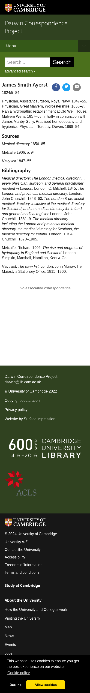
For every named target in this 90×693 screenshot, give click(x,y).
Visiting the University (22, 618)
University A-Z (16, 542)
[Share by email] (77, 87)
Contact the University (23, 550)
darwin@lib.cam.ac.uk (23, 382)
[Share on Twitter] (66, 87)
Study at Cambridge (22, 585)
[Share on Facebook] (56, 87)
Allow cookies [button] (46, 685)
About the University (23, 600)
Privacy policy (16, 410)
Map (8, 627)
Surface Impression (39, 419)
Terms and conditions (22, 572)
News (9, 636)
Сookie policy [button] (18, 673)
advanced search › (20, 71)
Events (10, 645)
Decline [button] (15, 685)
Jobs (8, 653)
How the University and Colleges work (36, 610)
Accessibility (15, 557)
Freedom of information (23, 565)
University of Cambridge (28, 391)
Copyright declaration (22, 400)
